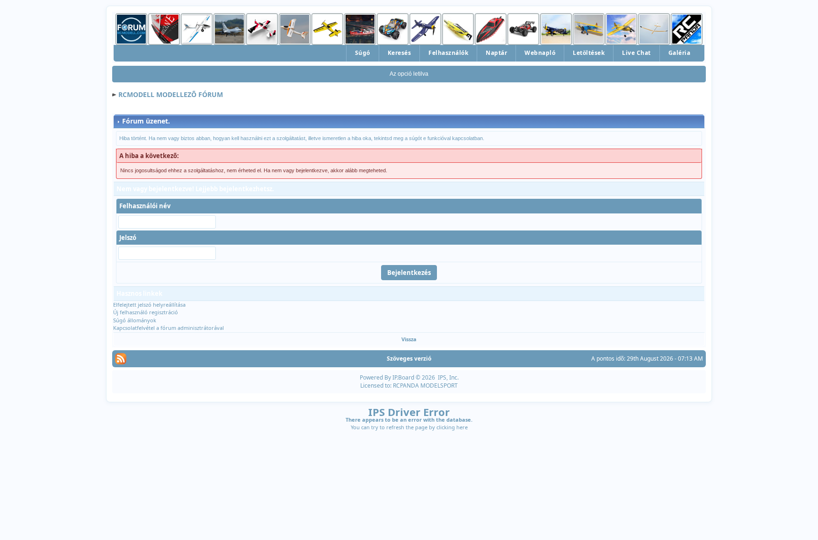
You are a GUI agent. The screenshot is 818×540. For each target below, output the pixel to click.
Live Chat (636, 53)
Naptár (496, 53)
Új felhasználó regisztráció (145, 312)
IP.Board (403, 377)
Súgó (362, 53)
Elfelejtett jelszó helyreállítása (149, 304)
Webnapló (540, 53)
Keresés (399, 53)
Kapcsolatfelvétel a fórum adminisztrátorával (168, 327)
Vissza (409, 339)
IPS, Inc (447, 377)
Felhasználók (448, 53)
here (462, 427)
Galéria (679, 53)
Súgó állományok (134, 320)
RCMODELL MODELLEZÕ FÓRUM (170, 94)
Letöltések (589, 53)
